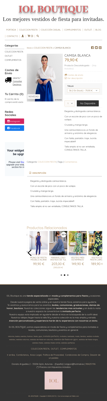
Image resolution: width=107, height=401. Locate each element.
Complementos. (72, 29)
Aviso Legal (36, 355)
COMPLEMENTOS (13, 60)
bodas (17, 336)
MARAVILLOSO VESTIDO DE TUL (58, 258)
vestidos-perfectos (68, 343)
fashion (30, 336)
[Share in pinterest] (100, 47)
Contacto (12, 36)
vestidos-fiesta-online (52, 343)
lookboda (70, 336)
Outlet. (88, 29)
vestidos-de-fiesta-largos (88, 339)
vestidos (12, 339)
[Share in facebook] (92, 47)
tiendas (83, 336)
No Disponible (87, 103)
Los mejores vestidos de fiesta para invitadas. (53, 19)
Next (99, 252)
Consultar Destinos (17, 83)
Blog (98, 29)
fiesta (36, 336)
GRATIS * (17, 78)
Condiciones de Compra (77, 355)
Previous (29, 252)
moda (77, 336)
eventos (23, 336)
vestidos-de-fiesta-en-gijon (66, 339)
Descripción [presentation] (39, 173)
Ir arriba (11, 355)
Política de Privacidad (53, 355)
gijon (40, 336)
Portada (11, 29)
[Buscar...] (38, 36)
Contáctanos (22, 355)
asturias (11, 336)
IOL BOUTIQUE (53, 9)
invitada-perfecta (51, 336)
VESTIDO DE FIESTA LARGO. (97, 258)
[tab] (37, 173)
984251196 (90, 364)
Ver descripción (75, 78)
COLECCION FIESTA (28, 29)
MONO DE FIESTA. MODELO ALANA (38, 258)
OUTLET (9, 56)
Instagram (15, 121)
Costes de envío (75, 75)
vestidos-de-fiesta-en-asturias (41, 339)
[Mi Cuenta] (22, 36)
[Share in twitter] (96, 47)
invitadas (63, 336)
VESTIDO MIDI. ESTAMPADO (78, 258)
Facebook (15, 128)
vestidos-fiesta (37, 343)
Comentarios (71, 162)
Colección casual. (51, 29)
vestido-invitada (93, 336)
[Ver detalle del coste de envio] (9, 80)
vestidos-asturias (22, 339)
